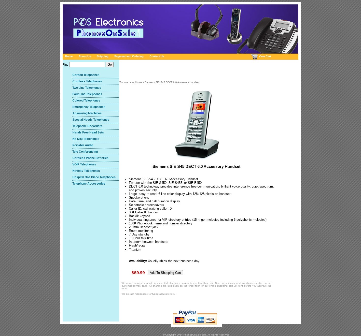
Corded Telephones (85, 75)
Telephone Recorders (87, 126)
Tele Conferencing (85, 151)
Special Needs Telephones (90, 119)
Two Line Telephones (86, 87)
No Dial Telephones (85, 139)
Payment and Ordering (129, 56)
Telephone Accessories (88, 183)
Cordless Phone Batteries (90, 158)
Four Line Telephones (87, 94)
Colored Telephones (86, 100)
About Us (85, 56)
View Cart (264, 56)
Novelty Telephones (86, 171)
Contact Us (157, 56)
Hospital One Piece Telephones (94, 177)
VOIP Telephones (84, 164)
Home (69, 56)
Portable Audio (82, 145)
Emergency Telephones (88, 107)
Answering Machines (87, 113)
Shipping (103, 56)
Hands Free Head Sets (88, 132)
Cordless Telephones (87, 81)
